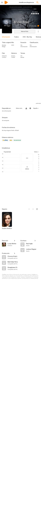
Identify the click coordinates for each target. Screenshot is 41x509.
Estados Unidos (4, 56)
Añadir (17, 130)
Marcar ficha (24, 31)
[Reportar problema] (26, 108)
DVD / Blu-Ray (27, 37)
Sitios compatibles (19, 108)
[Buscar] (37, 2)
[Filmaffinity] (5, 141)
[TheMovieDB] (17, 141)
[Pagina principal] (6, 3)
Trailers (16, 37)
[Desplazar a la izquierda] (29, 209)
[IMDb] (11, 141)
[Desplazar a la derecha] (33, 209)
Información (6, 37)
